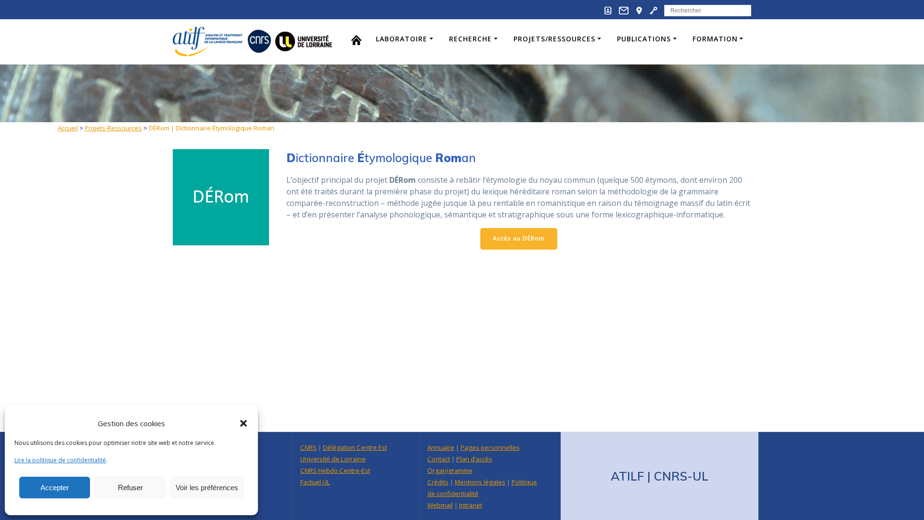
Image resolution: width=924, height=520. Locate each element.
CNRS (308, 447)
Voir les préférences (207, 487)
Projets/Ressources (554, 38)
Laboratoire (401, 38)
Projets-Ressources (113, 128)
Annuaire (440, 447)
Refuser (130, 487)
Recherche (470, 38)
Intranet (470, 505)
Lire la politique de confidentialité (60, 460)
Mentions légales (480, 482)
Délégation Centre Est (355, 447)
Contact (438, 459)
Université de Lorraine (333, 459)
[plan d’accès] (639, 12)
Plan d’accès (474, 459)
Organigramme (450, 470)
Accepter (54, 487)
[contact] (624, 12)
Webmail (440, 505)
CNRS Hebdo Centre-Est (335, 470)
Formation (715, 38)
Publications (644, 38)
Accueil (68, 128)
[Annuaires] (608, 12)
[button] (243, 423)
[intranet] (653, 12)
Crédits (438, 482)
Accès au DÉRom (519, 238)
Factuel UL (315, 482)
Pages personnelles (490, 447)
